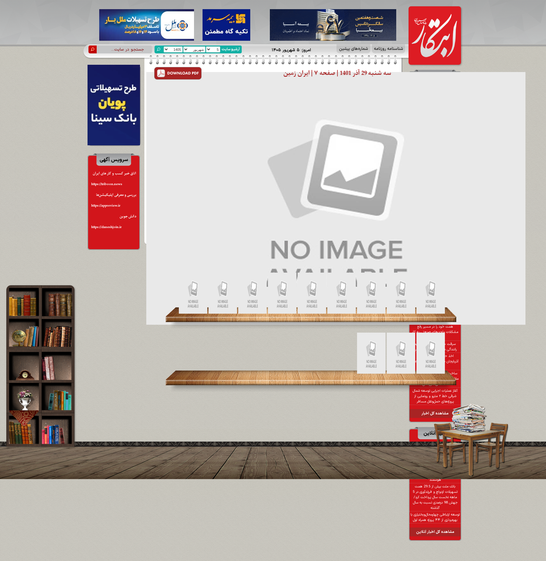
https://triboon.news (106, 184)
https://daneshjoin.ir (106, 227)
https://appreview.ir (105, 205)
